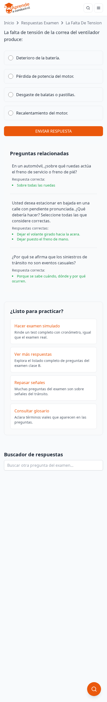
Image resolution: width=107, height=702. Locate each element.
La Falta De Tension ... (86, 23)
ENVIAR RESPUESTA (53, 131)
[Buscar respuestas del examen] (88, 7)
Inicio (9, 23)
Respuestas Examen (40, 23)
